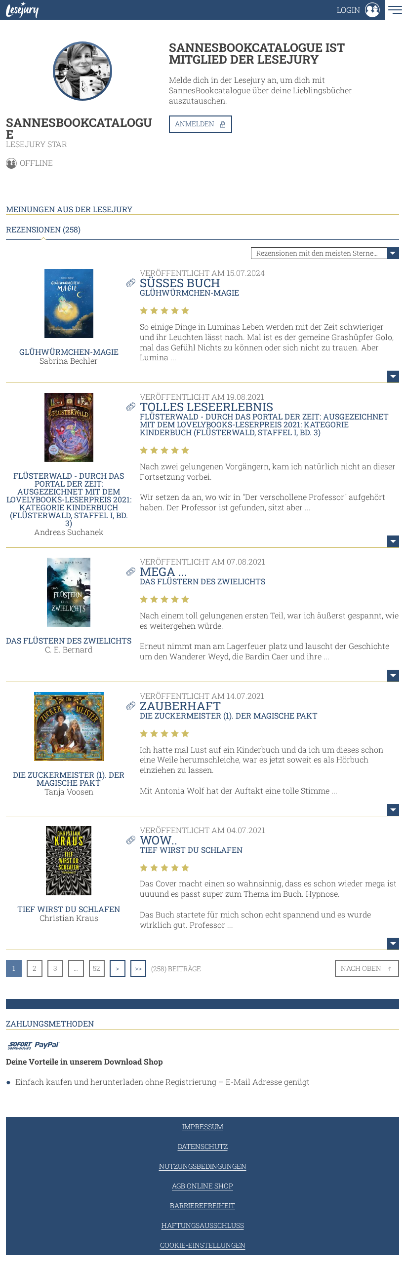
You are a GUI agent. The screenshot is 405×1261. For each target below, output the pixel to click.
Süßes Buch (180, 283)
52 (96, 968)
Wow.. (158, 840)
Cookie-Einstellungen (202, 1245)
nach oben (361, 968)
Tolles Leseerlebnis (206, 407)
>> (138, 968)
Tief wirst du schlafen (68, 909)
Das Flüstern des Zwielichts (68, 640)
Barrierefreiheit (202, 1205)
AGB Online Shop (202, 1185)
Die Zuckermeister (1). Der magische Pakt (68, 778)
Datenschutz (203, 1146)
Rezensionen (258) (43, 229)
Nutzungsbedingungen (202, 1166)
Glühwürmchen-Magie (69, 351)
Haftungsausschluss (203, 1225)
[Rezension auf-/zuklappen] (393, 376)
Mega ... (163, 571)
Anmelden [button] (194, 123)
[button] (358, 10)
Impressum (202, 1126)
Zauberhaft (180, 706)
